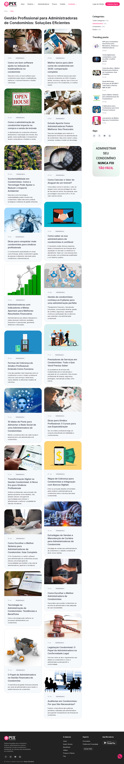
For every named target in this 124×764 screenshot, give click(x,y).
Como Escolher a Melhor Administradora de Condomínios (61, 596)
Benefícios (66, 747)
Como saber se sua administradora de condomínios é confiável (60, 239)
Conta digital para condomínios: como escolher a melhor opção (109, 58)
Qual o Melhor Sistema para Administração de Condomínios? (110, 97)
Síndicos (30, 4)
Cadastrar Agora (112, 4)
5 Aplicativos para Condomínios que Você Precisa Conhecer (110, 108)
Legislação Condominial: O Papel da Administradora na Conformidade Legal (62, 650)
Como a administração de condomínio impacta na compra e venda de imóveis (22, 125)
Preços (54, 4)
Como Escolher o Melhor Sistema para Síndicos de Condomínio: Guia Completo (111, 71)
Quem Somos (67, 744)
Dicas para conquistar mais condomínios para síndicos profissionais (22, 244)
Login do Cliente (98, 4)
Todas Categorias (100, 20)
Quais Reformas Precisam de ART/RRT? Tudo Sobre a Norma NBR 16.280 (110, 84)
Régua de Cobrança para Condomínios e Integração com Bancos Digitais (61, 481)
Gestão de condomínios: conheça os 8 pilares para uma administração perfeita (62, 300)
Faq (64, 756)
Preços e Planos (68, 753)
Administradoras (43, 4)
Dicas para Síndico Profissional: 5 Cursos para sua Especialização (62, 423)
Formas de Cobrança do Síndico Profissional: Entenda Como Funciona (20, 366)
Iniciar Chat (88, 749)
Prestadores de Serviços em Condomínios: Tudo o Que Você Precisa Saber (62, 362)
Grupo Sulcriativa (29, 761)
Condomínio (99, 26)
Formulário (86, 741)
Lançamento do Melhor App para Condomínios (110, 119)
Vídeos (65, 750)
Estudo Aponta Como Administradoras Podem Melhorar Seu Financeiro (60, 126)
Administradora (20, 58)
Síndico (97, 29)
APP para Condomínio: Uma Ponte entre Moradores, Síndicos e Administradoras (110, 45)
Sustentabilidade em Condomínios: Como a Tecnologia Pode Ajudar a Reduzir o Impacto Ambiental (21, 184)
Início (23, 4)
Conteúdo (71, 4)
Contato (62, 4)
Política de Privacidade (90, 744)
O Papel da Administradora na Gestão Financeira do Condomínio (22, 677)
